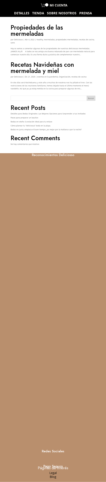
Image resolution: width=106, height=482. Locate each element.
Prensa (85, 13)
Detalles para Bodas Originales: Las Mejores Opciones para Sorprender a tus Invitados (48, 113)
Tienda (38, 13)
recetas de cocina (86, 39)
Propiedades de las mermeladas (37, 30)
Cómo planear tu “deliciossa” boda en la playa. (31, 125)
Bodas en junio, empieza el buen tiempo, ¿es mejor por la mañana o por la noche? (46, 129)
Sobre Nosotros (61, 13)
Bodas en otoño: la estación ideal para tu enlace (31, 121)
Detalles (21, 13)
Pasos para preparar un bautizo (24, 117)
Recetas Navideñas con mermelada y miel (42, 67)
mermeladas (49, 39)
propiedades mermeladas (67, 39)
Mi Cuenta (58, 5)
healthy (40, 39)
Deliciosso (18, 39)
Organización (64, 76)
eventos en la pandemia (47, 76)
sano (13, 42)
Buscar (91, 98)
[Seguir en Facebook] (14, 5)
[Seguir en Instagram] (21, 5)
